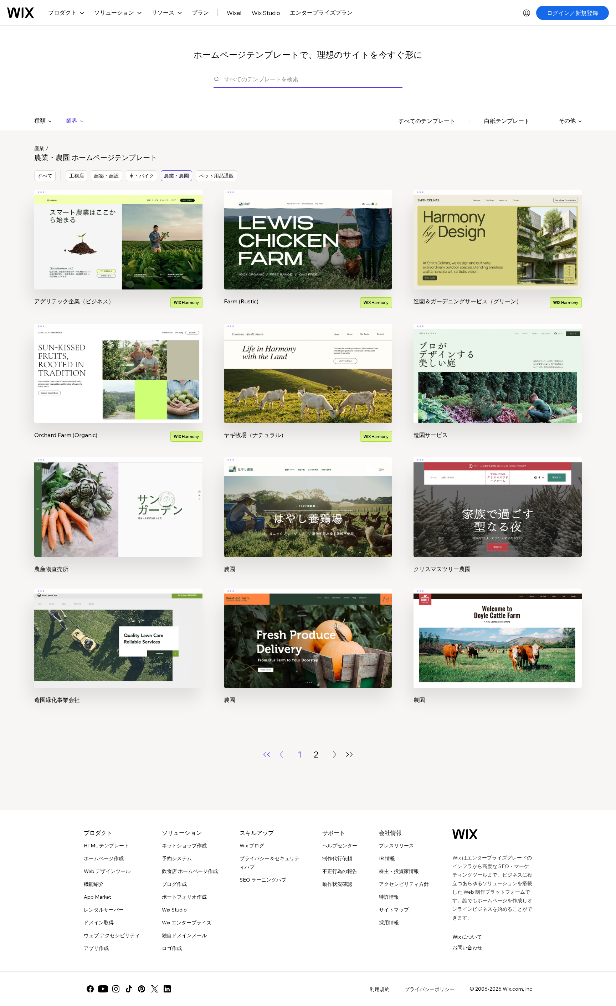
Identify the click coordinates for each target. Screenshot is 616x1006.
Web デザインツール (107, 871)
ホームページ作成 (104, 858)
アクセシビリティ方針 (404, 884)
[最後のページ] (349, 754)
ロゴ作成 (172, 948)
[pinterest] (141, 988)
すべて (44, 176)
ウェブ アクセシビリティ (112, 935)
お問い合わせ (467, 947)
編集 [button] (118, 233)
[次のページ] (334, 754)
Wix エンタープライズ (186, 922)
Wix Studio (266, 12)
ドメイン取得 (99, 922)
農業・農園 (176, 176)
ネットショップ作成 (184, 845)
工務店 (76, 176)
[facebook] (90, 988)
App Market (97, 897)
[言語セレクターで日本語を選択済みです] (526, 13)
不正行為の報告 (339, 871)
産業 (39, 148)
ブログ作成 (174, 884)
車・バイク (141, 176)
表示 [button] (118, 253)
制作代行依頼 (337, 858)
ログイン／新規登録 (572, 12)
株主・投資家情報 (399, 871)
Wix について (467, 937)
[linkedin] (167, 988)
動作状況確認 (337, 884)
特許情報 (389, 897)
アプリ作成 (96, 948)
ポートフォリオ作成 (184, 897)
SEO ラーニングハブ (263, 880)
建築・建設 (106, 176)
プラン (200, 12)
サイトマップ (394, 910)
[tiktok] (128, 988)
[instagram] (115, 988)
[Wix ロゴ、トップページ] (20, 12)
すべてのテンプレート (426, 120)
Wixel (234, 12)
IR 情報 (387, 858)
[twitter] (154, 988)
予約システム (177, 858)
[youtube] (103, 988)
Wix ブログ (252, 845)
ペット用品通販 (216, 176)
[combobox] (313, 79)
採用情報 (389, 922)
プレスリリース (396, 845)
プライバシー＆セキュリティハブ (269, 862)
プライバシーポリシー (430, 989)
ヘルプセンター (339, 845)
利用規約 (380, 989)
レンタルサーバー (104, 910)
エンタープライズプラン (321, 12)
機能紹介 (94, 884)
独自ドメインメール (184, 935)
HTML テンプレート (106, 845)
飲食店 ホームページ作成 (190, 871)
